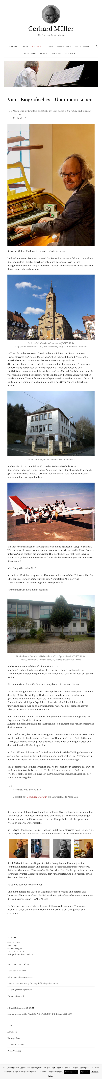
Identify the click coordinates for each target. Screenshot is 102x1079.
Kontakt (69, 54)
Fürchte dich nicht (15, 996)
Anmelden (12, 1032)
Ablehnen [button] (84, 1072)
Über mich (36, 46)
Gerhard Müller (51, 29)
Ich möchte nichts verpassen (20, 977)
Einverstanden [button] (70, 1072)
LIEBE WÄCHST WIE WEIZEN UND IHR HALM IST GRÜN (47, 1014)
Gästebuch (56, 54)
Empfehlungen (64, 46)
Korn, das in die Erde (16, 970)
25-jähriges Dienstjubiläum (19, 989)
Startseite (14, 46)
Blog (25, 46)
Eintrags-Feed (14, 1038)
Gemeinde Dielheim (37, 796)
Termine (49, 46)
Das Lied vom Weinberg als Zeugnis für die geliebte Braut (33, 983)
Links (42, 54)
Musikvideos (30, 54)
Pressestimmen (82, 46)
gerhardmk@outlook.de (22, 954)
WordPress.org (14, 1051)
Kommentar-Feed (15, 1044)
